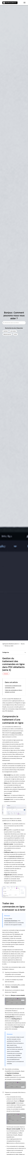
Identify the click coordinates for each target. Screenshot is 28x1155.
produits (15, 334)
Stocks (23, 643)
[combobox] (14, 322)
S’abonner (6, 673)
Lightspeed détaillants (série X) (10, 643)
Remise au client (9, 645)
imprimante (5, 331)
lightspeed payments (7, 334)
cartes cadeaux (13, 331)
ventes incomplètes (16, 732)
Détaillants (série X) (10, 2)
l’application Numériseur (15, 856)
